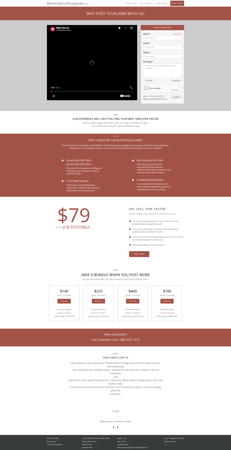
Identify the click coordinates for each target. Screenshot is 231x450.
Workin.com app (170, 441)
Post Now (139, 254)
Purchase (64, 301)
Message (147, 61)
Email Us (169, 245)
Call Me (150, 80)
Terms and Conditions (54, 445)
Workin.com (144, 448)
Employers (162, 3)
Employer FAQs (87, 448)
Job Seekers (146, 3)
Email (145, 43)
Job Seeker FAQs (122, 445)
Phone (146, 52)
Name (146, 34)
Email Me (177, 80)
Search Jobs (131, 3)
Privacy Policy (51, 441)
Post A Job (177, 3)
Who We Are (121, 441)
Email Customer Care (89, 441)
